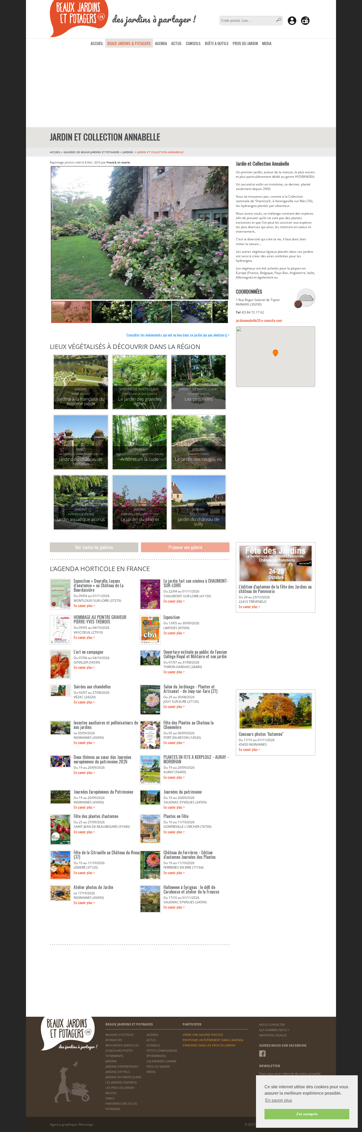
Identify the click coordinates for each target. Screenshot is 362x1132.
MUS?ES (110, 1093)
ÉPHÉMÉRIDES (156, 1056)
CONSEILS (193, 43)
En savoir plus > (84, 605)
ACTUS (176, 43)
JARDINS (128, 152)
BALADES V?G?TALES (119, 1035)
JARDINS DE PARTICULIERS (123, 1077)
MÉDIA (151, 1072)
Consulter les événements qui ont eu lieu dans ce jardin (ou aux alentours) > (177, 335)
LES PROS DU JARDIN (119, 1088)
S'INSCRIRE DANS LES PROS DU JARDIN (209, 1045)
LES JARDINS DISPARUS (121, 1082)
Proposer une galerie (185, 547)
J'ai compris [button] (307, 1114)
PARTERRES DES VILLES (121, 1104)
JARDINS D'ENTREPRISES (121, 1066)
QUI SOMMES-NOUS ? (274, 1030)
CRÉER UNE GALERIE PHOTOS (203, 1035)
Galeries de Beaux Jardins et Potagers (92, 152)
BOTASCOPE (113, 1040)
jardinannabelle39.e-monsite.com (259, 320)
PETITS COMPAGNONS (162, 1051)
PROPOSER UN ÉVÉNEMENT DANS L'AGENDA (213, 1040)
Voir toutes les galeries (94, 547)
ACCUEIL (97, 43)
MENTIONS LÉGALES (273, 1035)
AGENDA (161, 43)
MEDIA (266, 43)
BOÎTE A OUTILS (216, 43)
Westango (85, 1124)
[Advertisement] (181, 87)
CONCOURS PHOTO (119, 1051)
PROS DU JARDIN (245, 43)
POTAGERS (112, 1109)
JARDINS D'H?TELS (117, 1072)
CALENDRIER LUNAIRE (161, 1061)
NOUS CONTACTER (272, 1025)
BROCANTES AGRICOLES (122, 1045)
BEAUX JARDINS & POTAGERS (129, 43)
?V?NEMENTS (114, 1056)
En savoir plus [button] (278, 1100)
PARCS (109, 1098)
